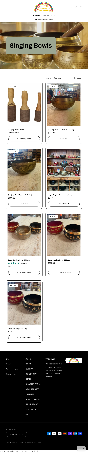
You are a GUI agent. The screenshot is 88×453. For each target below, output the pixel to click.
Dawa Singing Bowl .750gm (59, 260)
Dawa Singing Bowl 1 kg (17, 328)
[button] (6, 7)
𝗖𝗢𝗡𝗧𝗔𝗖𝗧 (30, 369)
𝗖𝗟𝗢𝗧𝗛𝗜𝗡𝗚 (31, 409)
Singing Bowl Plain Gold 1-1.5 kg (61, 130)
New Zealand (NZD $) (15, 434)
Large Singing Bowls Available (60, 195)
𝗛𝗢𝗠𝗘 (28, 364)
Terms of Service (12, 369)
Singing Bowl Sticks (16, 130)
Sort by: (49, 78)
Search (8, 364)
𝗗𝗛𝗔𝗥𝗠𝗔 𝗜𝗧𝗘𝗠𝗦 (33, 384)
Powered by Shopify (35, 442)
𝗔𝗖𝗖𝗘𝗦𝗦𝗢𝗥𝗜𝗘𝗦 (32, 389)
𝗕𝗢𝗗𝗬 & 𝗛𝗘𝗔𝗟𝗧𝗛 (33, 399)
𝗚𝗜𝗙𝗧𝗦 (28, 379)
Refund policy (11, 374)
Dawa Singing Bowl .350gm (19, 260)
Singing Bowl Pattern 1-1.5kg (20, 195)
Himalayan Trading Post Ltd (20, 442)
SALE (28, 414)
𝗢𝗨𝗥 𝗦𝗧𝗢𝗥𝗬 (31, 374)
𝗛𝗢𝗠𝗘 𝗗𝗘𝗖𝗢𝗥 (32, 404)
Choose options (24, 139)
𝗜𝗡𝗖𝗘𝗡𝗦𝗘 (30, 394)
